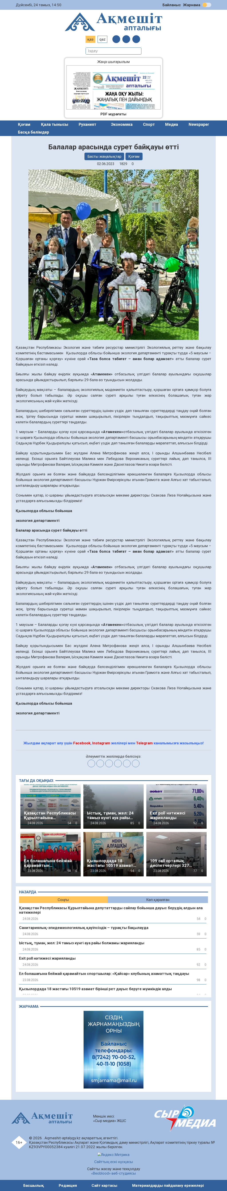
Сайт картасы (104, 1185)
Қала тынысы (54, 124)
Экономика (122, 124)
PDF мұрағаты (113, 114)
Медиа (171, 124)
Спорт (149, 124)
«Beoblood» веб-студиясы (113, 1173)
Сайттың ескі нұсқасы (113, 1161)
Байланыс (171, 5)
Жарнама (191, 5)
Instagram (101, 743)
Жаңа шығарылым (116, 61)
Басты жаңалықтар (104, 156)
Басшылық (33, 1185)
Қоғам (24, 124)
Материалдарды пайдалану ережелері (168, 1185)
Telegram (144, 743)
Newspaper (199, 124)
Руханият (87, 124)
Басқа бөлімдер (33, 132)
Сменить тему (206, 5)
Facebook (81, 743)
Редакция (68, 1185)
